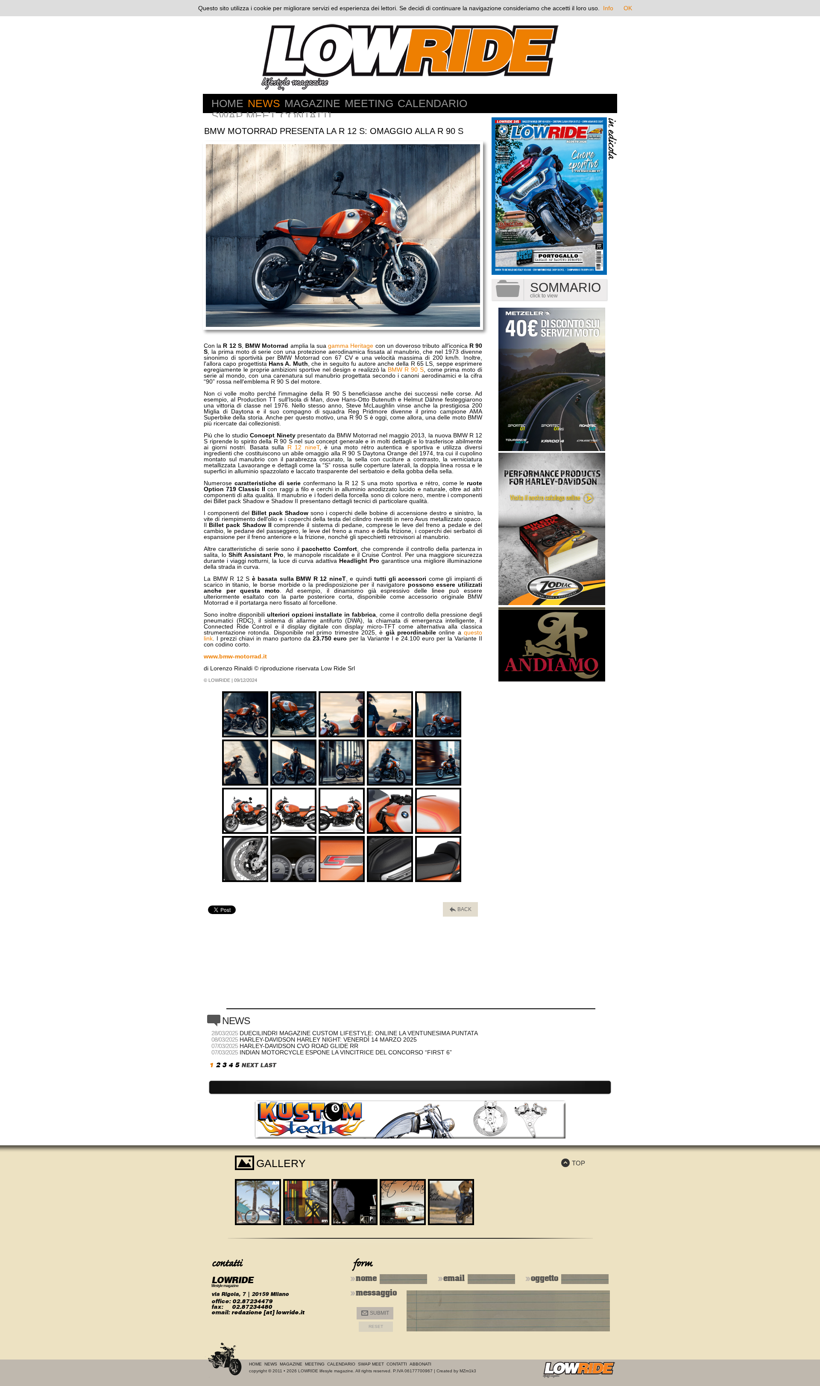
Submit (375, 1313)
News (264, 103)
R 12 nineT (303, 447)
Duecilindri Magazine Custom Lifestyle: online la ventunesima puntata (359, 1033)
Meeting (369, 103)
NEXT (249, 1065)
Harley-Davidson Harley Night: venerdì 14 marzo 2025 (328, 1039)
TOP (573, 1163)
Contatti (305, 116)
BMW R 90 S (405, 369)
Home (227, 103)
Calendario (432, 103)
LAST (268, 1065)
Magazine (312, 103)
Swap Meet (243, 116)
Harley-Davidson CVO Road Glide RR (299, 1045)
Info (608, 8)
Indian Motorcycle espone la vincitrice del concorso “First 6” (346, 1052)
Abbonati (420, 1364)
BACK (461, 909)
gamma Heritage (350, 345)
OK (628, 8)
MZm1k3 (468, 1371)
